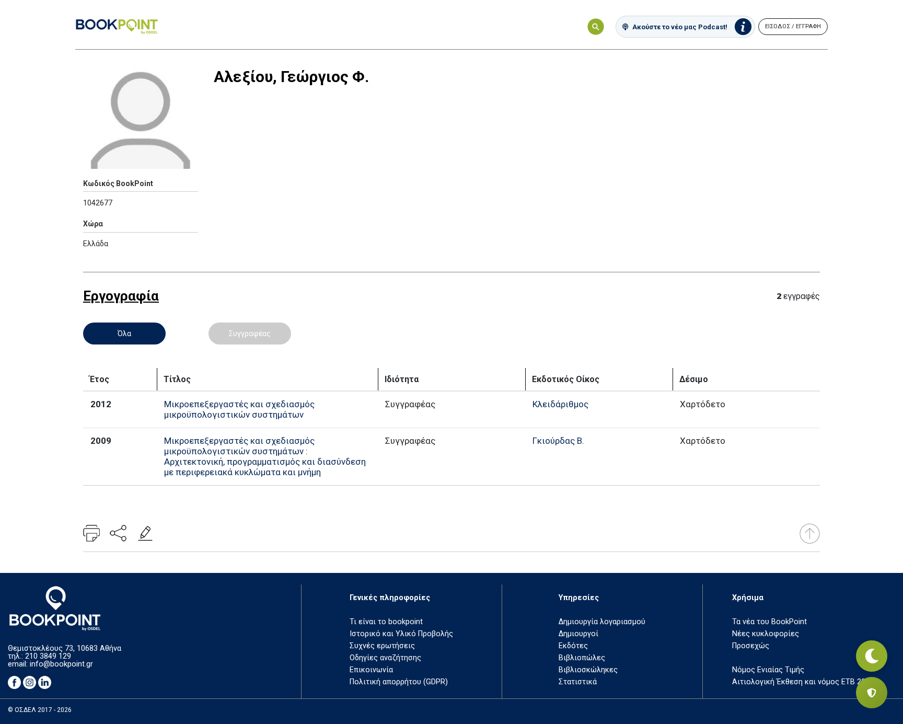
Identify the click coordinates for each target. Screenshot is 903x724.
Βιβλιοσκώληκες (588, 669)
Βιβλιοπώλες (582, 657)
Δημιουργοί (578, 633)
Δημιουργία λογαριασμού (602, 621)
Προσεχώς (750, 645)
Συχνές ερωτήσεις (382, 645)
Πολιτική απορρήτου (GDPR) (399, 681)
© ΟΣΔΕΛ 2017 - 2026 (40, 710)
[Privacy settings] (871, 692)
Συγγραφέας (250, 333)
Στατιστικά (578, 681)
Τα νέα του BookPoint (769, 621)
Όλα (124, 333)
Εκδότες (573, 645)
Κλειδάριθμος (560, 404)
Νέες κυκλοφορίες (765, 633)
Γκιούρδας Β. (558, 440)
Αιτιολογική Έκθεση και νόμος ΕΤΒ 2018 (803, 681)
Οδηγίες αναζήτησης (385, 657)
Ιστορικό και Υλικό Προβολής (401, 633)
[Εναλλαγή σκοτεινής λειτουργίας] (871, 656)
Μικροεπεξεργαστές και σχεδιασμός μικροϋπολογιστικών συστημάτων (239, 409)
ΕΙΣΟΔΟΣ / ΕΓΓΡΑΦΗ (793, 26)
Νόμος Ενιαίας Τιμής (768, 669)
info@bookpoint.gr (61, 664)
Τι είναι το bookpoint (386, 621)
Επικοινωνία (371, 669)
